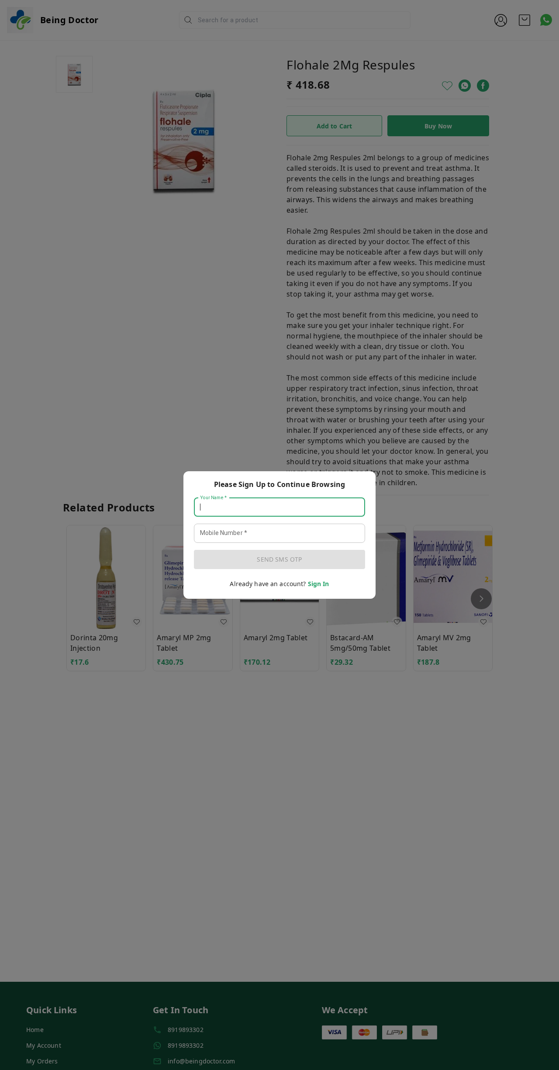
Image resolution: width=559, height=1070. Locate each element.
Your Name (213, 497)
